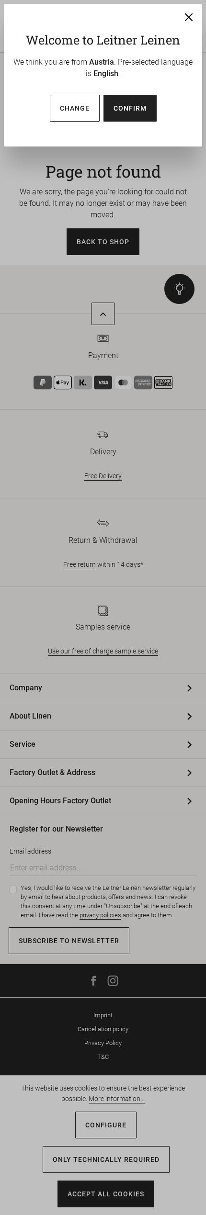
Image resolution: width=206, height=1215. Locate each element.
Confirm (130, 108)
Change (75, 108)
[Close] (188, 17)
